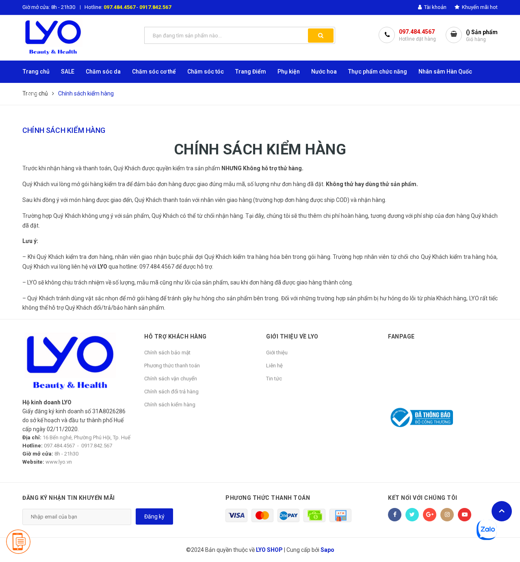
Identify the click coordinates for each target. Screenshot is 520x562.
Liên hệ (274, 365)
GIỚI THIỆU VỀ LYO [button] (292, 336)
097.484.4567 (119, 7)
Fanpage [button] (401, 336)
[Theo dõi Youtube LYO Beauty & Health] (464, 514)
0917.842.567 (155, 7)
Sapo (327, 550)
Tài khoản (434, 7)
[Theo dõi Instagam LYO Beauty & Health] (447, 514)
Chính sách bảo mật (167, 352)
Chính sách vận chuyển (170, 378)
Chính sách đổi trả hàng (171, 391)
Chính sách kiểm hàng (64, 130)
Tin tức (274, 378)
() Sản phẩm (482, 35)
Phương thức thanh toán (172, 365)
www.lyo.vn (59, 462)
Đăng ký (154, 516)
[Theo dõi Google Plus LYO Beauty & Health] (429, 514)
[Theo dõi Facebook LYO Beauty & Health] (394, 514)
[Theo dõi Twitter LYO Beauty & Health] (412, 514)
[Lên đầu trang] (502, 511)
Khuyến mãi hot (479, 7)
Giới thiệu (277, 352)
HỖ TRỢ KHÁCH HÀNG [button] (175, 336)
